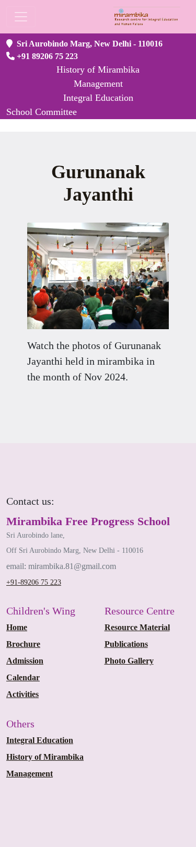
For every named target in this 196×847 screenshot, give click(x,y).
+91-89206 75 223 (33, 582)
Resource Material (137, 627)
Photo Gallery (129, 660)
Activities (22, 694)
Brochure (23, 644)
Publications (126, 644)
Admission (24, 660)
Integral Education (39, 740)
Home (16, 627)
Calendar (23, 677)
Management (29, 773)
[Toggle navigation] (21, 16)
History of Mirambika (45, 756)
